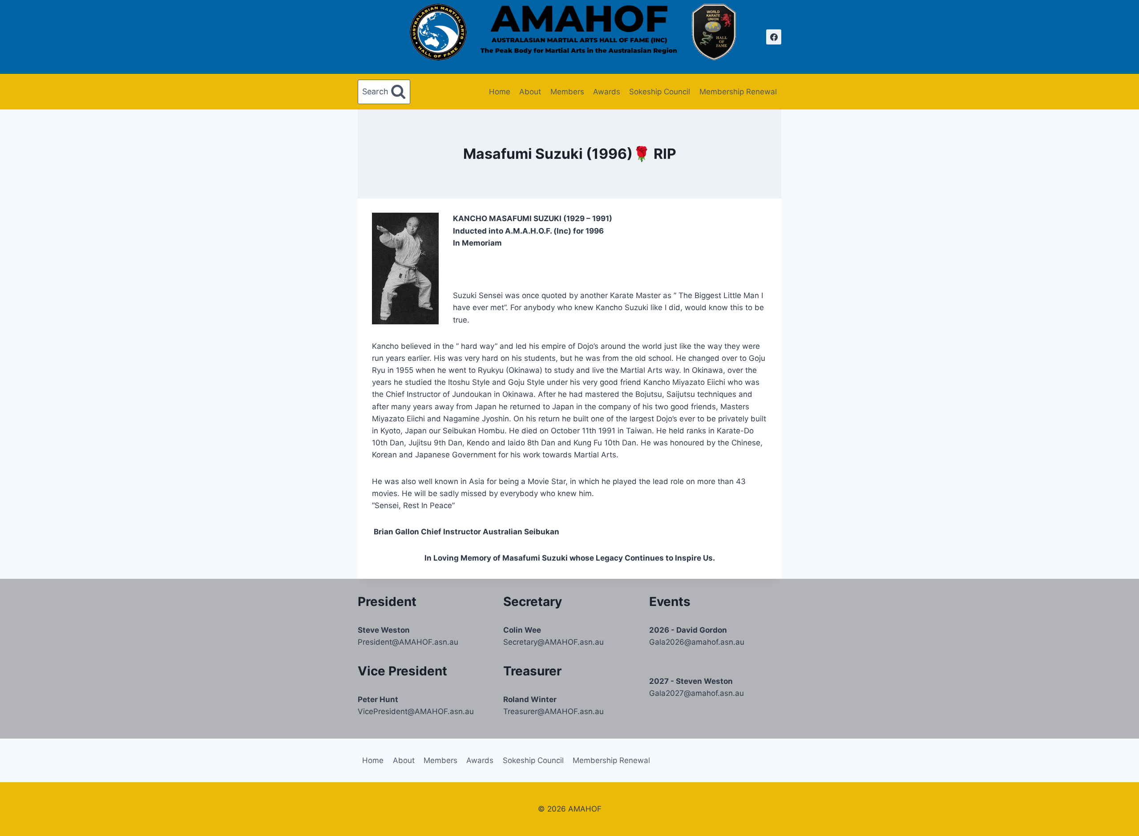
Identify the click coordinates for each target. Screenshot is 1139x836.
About (530, 91)
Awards (606, 91)
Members (567, 91)
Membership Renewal (738, 91)
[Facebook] (773, 36)
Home (499, 91)
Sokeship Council (659, 91)
